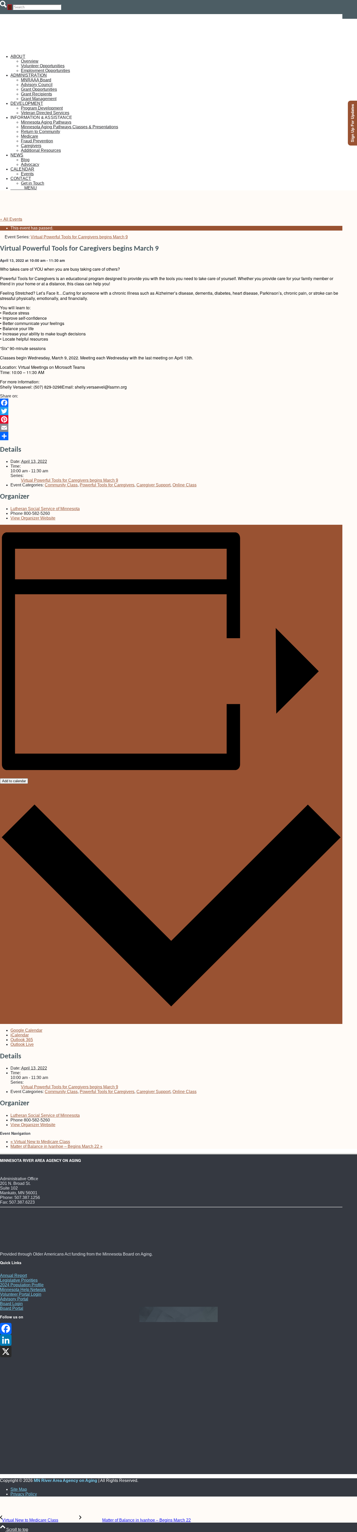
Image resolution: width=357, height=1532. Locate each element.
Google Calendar (26, 1030)
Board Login (11, 1303)
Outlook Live (22, 1044)
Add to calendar (14, 781)
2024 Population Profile (22, 1285)
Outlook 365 (21, 1040)
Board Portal (11, 1308)
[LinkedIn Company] (171, 1340)
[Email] (171, 428)
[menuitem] (176, 63)
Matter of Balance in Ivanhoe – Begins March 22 (56, 1146)
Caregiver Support (153, 485)
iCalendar (19, 1035)
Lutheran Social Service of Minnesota (45, 508)
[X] (171, 1351)
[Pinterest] (171, 419)
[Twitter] (171, 411)
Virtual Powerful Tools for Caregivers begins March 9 (69, 480)
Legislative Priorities (19, 1280)
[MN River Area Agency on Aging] (39, 47)
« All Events (11, 219)
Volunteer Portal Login (20, 1294)
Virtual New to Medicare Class (40, 1141)
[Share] (171, 436)
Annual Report (13, 1275)
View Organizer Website (32, 518)
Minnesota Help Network (23, 1289)
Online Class (184, 485)
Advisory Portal (14, 1299)
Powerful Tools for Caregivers (107, 485)
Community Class (61, 485)
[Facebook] (171, 403)
